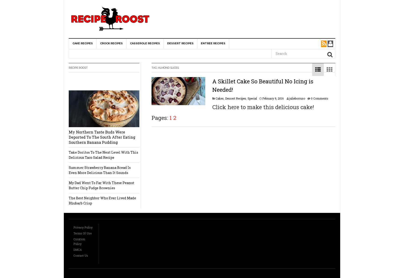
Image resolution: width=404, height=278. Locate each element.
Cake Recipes (82, 43)
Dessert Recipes (180, 43)
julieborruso (297, 98)
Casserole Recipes (145, 43)
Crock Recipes (111, 43)
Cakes (220, 98)
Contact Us (80, 255)
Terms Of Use (82, 233)
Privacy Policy (83, 227)
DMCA (77, 250)
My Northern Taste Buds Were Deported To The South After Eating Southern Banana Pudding (102, 137)
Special (252, 98)
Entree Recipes (213, 43)
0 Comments (319, 98)
